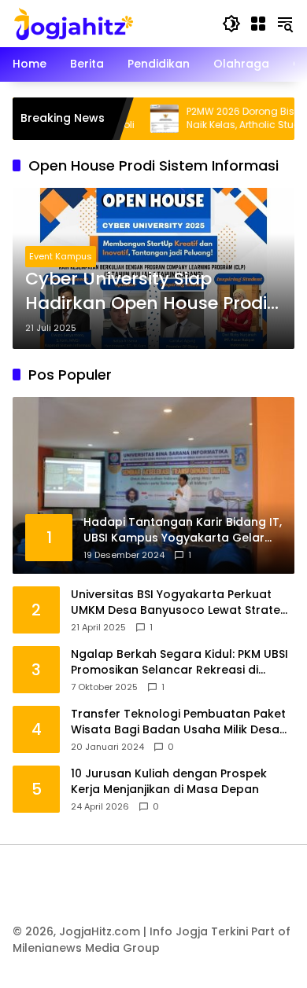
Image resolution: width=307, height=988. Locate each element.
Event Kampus (60, 256)
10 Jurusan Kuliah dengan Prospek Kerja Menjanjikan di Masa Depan (169, 781)
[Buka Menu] (258, 23)
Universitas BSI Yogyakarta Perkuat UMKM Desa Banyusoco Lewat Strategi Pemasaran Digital (180, 602)
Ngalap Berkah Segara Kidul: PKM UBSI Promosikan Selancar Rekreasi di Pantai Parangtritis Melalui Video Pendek (179, 662)
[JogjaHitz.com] (74, 23)
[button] (231, 23)
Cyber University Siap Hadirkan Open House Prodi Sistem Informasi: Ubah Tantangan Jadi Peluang (146, 291)
